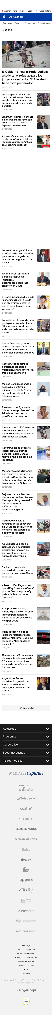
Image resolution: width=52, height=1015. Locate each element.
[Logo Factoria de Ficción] (26, 839)
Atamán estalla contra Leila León (18, 11)
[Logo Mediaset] (26, 774)
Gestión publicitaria (26, 965)
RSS (26, 969)
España (7, 29)
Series (17, 23)
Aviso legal (26, 945)
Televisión (7, 23)
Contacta (26, 973)
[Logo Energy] (26, 859)
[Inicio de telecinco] (4, 16)
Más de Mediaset (13, 760)
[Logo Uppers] (26, 880)
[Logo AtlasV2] (26, 910)
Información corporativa (26, 949)
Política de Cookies (26, 961)
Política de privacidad (26, 953)
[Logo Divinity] (26, 818)
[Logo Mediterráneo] (26, 931)
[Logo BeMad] (26, 869)
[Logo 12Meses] (26, 901)
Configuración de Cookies (26, 957)
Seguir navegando (14, 752)
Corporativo (10, 744)
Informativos (29, 23)
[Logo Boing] (26, 849)
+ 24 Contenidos (26, 708)
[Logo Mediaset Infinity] (26, 788)
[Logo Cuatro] (26, 808)
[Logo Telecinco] (26, 798)
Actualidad (16, 16)
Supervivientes (44, 23)
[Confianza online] (26, 1004)
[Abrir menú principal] (47, 16)
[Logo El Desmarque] (26, 829)
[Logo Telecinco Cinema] (26, 890)
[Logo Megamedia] (27, 990)
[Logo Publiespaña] (26, 921)
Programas (9, 736)
